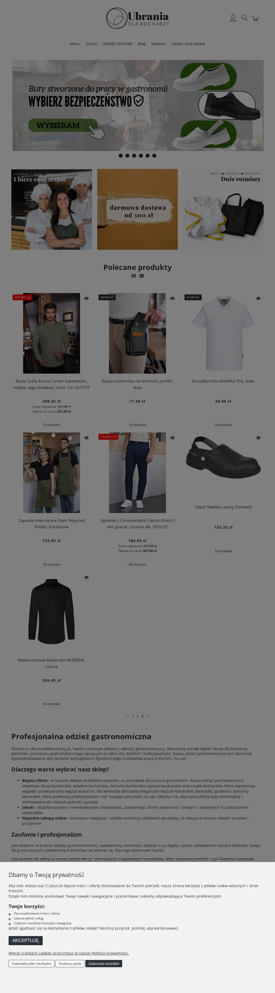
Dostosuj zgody (70, 964)
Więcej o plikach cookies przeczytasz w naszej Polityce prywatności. (69, 953)
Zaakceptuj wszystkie (103, 964)
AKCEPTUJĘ (25, 940)
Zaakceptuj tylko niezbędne (32, 964)
